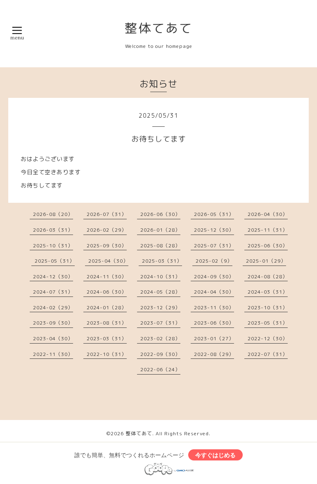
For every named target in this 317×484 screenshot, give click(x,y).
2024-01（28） (107, 307)
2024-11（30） (107, 276)
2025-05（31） (55, 260)
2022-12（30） (268, 338)
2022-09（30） (160, 354)
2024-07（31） (53, 291)
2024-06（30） (107, 291)
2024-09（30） (214, 276)
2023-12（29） (160, 307)
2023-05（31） (268, 322)
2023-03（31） (107, 338)
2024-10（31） (160, 276)
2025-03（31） (162, 260)
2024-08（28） (268, 276)
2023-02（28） (160, 338)
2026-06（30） (160, 214)
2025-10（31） (53, 245)
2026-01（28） (160, 229)
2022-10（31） (107, 354)
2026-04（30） (268, 214)
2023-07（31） (160, 322)
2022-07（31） (268, 354)
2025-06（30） (268, 245)
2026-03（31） (53, 229)
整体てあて (159, 28)
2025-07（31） (214, 245)
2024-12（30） (53, 276)
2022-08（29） (214, 354)
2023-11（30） (214, 307)
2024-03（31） (268, 291)
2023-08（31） (107, 322)
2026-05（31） (214, 214)
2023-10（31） (268, 307)
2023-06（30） (214, 322)
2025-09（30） (107, 245)
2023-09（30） (53, 322)
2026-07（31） (107, 214)
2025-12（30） (214, 229)
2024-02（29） (53, 307)
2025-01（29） (266, 260)
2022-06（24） (160, 369)
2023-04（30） (53, 338)
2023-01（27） (214, 338)
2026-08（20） (53, 214)
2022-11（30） (53, 354)
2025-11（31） (268, 229)
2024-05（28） (160, 291)
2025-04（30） (108, 260)
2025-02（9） (214, 260)
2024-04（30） (214, 291)
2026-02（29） (107, 229)
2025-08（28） (160, 245)
